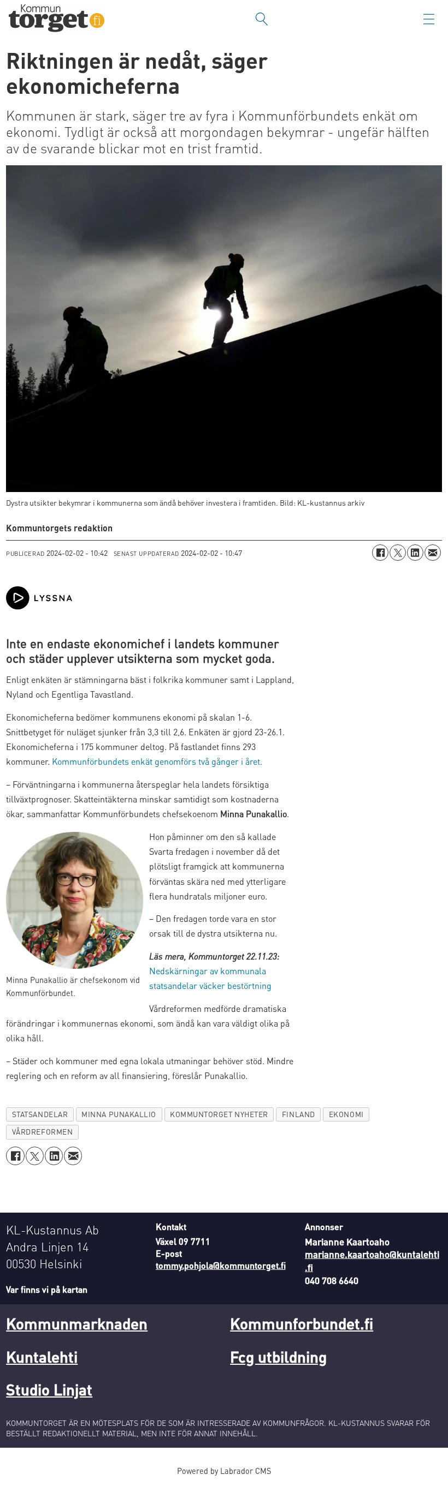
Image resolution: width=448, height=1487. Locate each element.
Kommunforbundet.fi (301, 1323)
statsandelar (40, 1114)
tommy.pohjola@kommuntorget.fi (221, 1265)
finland (298, 1114)
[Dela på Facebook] (380, 552)
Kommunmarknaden (77, 1323)
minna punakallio (118, 1114)
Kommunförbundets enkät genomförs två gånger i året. (157, 761)
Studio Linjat (49, 1389)
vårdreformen (42, 1131)
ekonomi (346, 1114)
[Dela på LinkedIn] (415, 552)
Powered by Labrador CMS (224, 1471)
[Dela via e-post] (433, 552)
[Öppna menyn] (428, 19)
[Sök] (262, 19)
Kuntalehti (42, 1356)
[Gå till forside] (56, 19)
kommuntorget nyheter (219, 1114)
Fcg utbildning (278, 1356)
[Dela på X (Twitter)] (398, 552)
